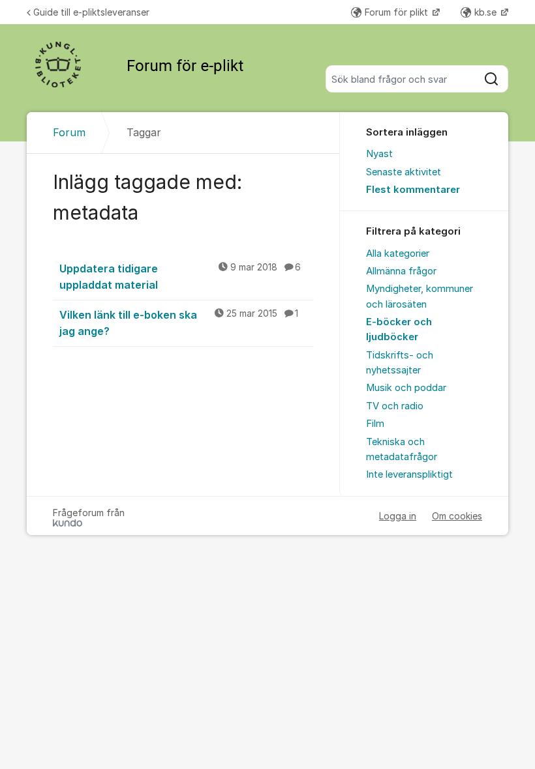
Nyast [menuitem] (379, 154)
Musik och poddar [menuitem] (406, 388)
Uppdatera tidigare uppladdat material (180, 276)
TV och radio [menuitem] (394, 406)
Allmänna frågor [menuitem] (401, 271)
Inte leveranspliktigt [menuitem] (409, 474)
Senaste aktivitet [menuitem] (403, 172)
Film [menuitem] (375, 423)
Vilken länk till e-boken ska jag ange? (178, 323)
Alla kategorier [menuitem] (397, 253)
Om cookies (457, 515)
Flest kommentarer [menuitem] (413, 190)
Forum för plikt (398, 12)
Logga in (397, 515)
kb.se (486, 12)
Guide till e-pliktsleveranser (91, 12)
